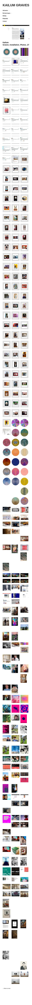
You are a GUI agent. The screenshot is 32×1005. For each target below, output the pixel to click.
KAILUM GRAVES (16, 5)
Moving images (6, 13)
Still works (5, 10)
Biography (5, 18)
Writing (4, 15)
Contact (5, 21)
